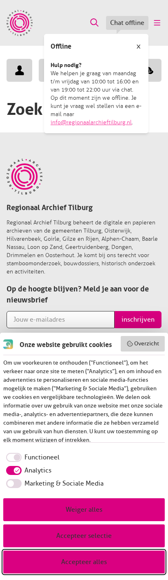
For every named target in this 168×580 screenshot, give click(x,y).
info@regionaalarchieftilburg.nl (91, 122)
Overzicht (146, 343)
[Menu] (156, 23)
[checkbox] (31, 457)
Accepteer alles (84, 562)
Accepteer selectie (84, 536)
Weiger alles (84, 510)
